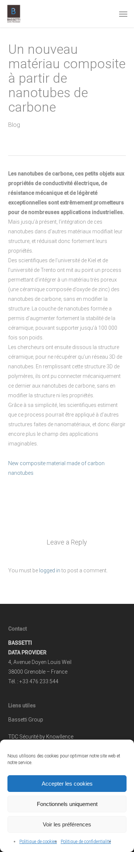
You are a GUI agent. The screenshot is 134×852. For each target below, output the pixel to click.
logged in (49, 570)
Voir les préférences (67, 824)
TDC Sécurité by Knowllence (40, 737)
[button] (123, 13)
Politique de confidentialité (86, 841)
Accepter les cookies (67, 783)
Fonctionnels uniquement (67, 804)
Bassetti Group (25, 720)
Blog (14, 124)
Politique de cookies (38, 841)
